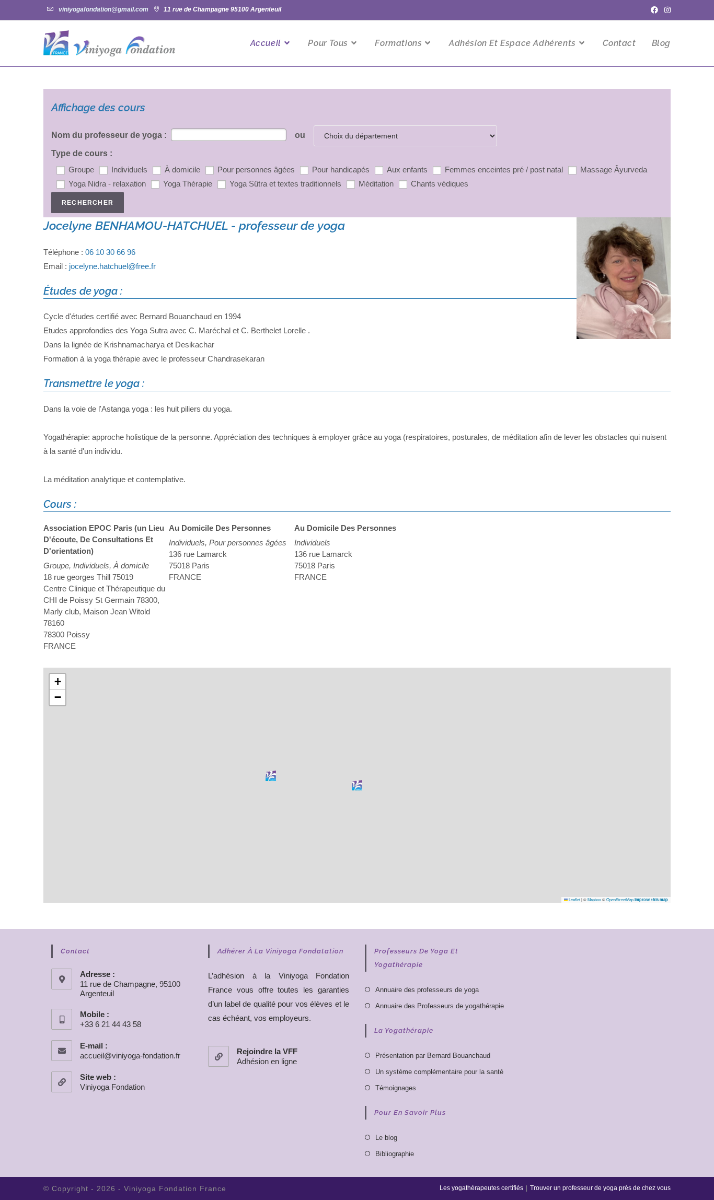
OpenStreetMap (620, 899)
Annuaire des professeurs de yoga (427, 990)
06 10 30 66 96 (110, 252)
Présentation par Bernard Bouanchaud (432, 1055)
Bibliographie (394, 1154)
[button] (357, 785)
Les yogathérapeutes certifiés (481, 1188)
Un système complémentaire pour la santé (439, 1072)
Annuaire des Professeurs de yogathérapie (439, 1006)
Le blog (386, 1137)
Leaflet (574, 899)
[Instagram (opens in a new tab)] (666, 10)
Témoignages (395, 1088)
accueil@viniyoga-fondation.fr (130, 1055)
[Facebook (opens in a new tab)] (654, 10)
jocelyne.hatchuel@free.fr (112, 266)
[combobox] (228, 135)
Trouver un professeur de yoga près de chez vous (600, 1188)
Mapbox (594, 899)
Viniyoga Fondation (112, 1086)
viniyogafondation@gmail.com (103, 9)
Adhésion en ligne (267, 1061)
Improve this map (651, 899)
